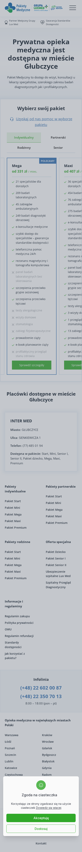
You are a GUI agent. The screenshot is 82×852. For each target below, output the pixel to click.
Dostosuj (41, 829)
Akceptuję (41, 818)
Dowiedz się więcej (48, 807)
